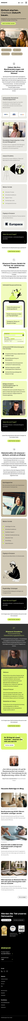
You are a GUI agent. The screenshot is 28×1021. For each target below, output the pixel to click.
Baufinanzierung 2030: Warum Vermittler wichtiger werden (12, 812)
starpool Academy (18, 53)
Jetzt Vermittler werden (8, 23)
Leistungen (3, 981)
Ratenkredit (6, 53)
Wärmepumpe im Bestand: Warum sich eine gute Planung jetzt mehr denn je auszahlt (13, 881)
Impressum (3, 1004)
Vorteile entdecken (19, 920)
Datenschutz (3, 1007)
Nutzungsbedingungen (5, 1002)
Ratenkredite (21, 460)
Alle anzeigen (22, 897)
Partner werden (9, 745)
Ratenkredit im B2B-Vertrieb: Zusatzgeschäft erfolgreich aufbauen (12, 846)
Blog (2, 986)
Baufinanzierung (7, 50)
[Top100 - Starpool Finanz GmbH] (21, 934)
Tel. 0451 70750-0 (5, 953)
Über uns (2, 983)
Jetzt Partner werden (14, 251)
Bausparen (18, 50)
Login (21, 2)
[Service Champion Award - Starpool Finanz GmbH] (13, 931)
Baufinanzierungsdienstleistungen (9, 78)
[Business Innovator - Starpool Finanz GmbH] (4, 935)
